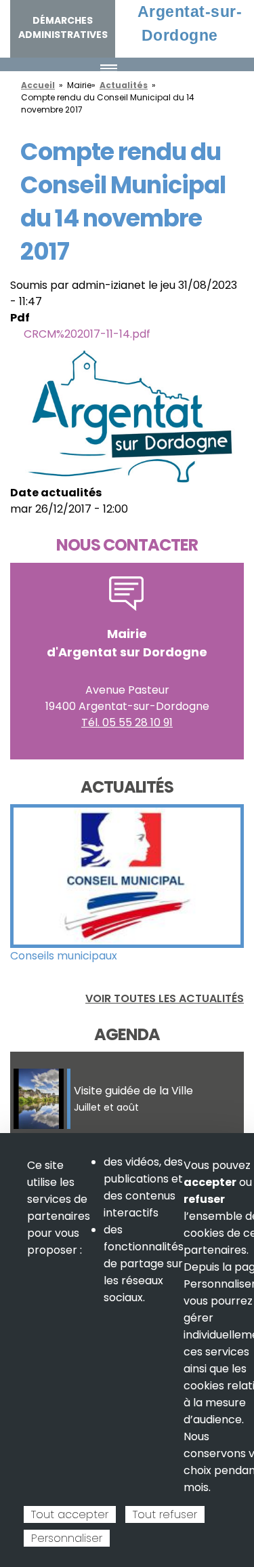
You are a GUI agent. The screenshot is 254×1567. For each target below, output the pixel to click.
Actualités (124, 85)
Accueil (38, 85)
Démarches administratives (63, 27)
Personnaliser (66, 1538)
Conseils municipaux (63, 956)
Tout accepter (69, 1514)
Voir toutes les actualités (164, 998)
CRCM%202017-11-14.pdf (87, 334)
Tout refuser (165, 1514)
